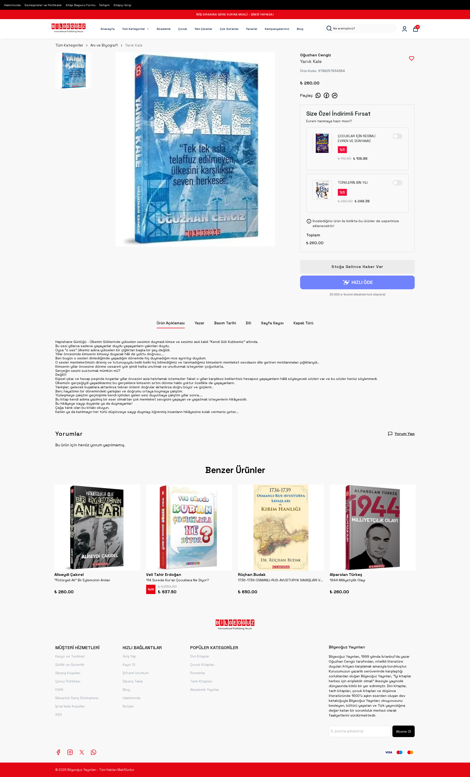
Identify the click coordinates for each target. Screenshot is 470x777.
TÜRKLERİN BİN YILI (353, 182)
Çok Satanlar (229, 29)
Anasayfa (108, 29)
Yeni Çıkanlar (203, 29)
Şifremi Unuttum (136, 673)
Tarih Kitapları (201, 681)
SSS (58, 714)
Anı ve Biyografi (104, 45)
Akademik (164, 29)
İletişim (104, 5)
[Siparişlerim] (404, 29)
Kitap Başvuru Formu (80, 5)
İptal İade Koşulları (70, 706)
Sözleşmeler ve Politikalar (43, 5)
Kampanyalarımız (277, 29)
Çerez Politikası (67, 681)
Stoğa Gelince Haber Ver (357, 266)
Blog (300, 29)
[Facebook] (58, 752)
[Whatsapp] (93, 752)
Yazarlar (252, 29)
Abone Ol (403, 731)
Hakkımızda (12, 5)
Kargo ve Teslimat (70, 656)
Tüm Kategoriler (133, 29)
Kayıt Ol (129, 664)
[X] (82, 752)
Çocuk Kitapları (202, 664)
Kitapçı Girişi (122, 5)
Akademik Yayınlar (204, 689)
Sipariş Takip (133, 681)
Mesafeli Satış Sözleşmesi (76, 698)
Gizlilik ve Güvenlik (69, 664)
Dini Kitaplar (199, 656)
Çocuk (182, 29)
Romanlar (197, 673)
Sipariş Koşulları (67, 673)
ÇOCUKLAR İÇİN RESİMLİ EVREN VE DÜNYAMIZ (356, 138)
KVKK (59, 689)
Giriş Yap (129, 656)
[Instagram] (70, 752)
